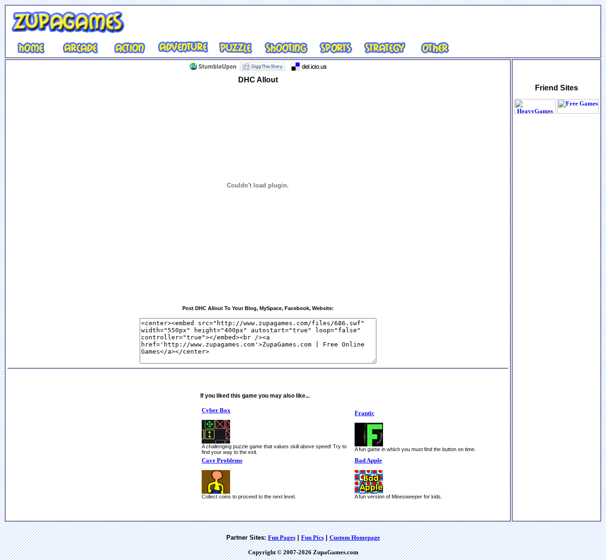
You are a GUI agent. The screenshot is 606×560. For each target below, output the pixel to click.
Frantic (364, 413)
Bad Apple (368, 460)
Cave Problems (222, 460)
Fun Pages (281, 537)
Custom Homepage (355, 537)
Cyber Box (216, 410)
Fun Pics (312, 537)
